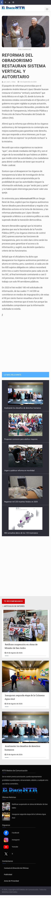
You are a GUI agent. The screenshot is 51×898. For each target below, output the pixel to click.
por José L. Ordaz (9, 82)
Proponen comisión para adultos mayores (20, 439)
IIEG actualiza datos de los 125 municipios (21, 533)
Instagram (16, 840)
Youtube (15, 847)
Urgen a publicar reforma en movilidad (19, 470)
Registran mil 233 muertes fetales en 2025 (21, 502)
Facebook (15, 833)
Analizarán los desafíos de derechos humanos (22, 408)
